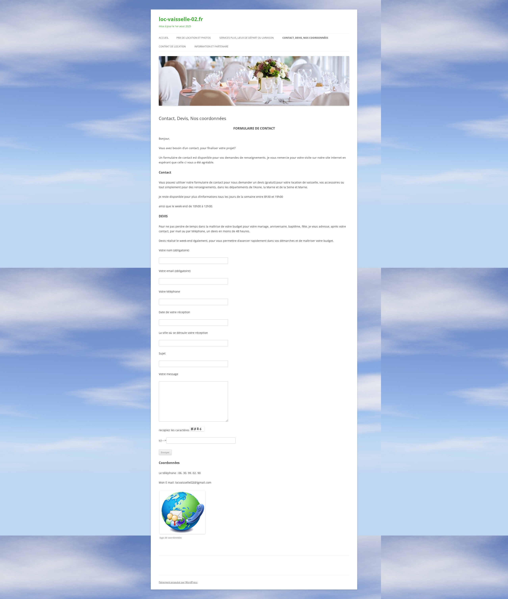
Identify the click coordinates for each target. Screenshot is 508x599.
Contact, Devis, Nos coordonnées (305, 37)
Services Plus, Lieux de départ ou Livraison (246, 37)
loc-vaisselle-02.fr (181, 19)
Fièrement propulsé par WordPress (178, 582)
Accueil (163, 37)
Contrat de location (172, 46)
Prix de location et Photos (193, 37)
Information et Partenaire (211, 46)
